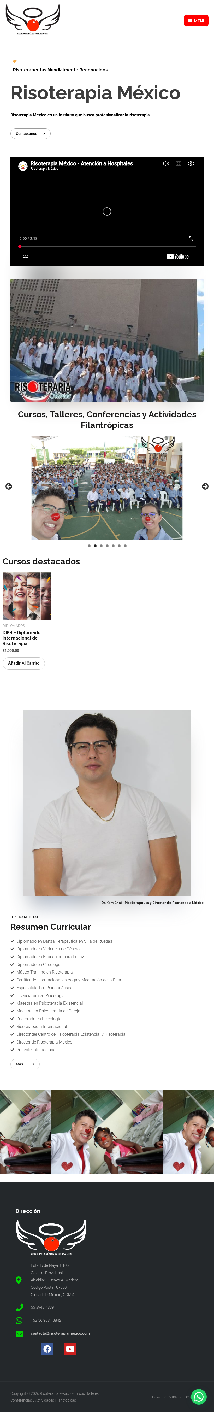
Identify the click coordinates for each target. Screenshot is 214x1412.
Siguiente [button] (205, 487)
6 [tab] (119, 545)
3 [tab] (101, 545)
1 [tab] (89, 545)
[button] (199, 1397)
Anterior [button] (9, 487)
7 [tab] (125, 545)
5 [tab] (113, 545)
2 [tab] (95, 545)
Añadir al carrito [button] (23, 663)
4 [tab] (107, 545)
